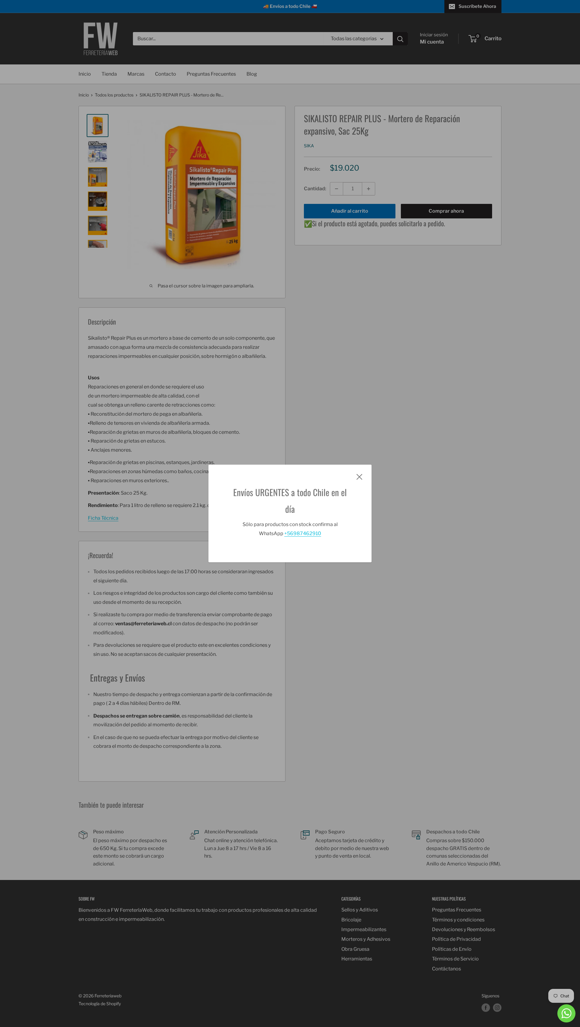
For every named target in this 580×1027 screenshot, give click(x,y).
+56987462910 (302, 533)
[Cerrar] (359, 476)
